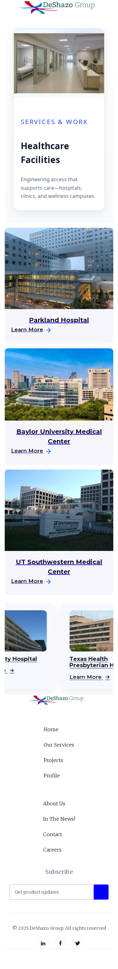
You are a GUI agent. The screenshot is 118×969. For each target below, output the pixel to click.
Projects (53, 760)
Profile (52, 775)
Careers (52, 850)
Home (51, 729)
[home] (56, 8)
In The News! (59, 819)
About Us (54, 803)
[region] (59, 649)
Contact (52, 834)
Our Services (59, 745)
